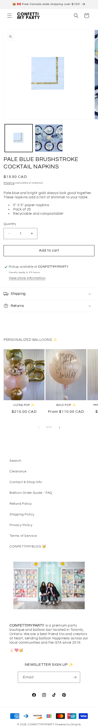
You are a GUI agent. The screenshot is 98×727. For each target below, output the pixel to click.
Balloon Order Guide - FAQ (31, 492)
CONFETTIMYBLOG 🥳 (28, 546)
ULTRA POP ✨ (24, 405)
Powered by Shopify (68, 724)
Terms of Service (23, 535)
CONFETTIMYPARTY (41, 724)
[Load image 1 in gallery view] (19, 138)
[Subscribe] (74, 677)
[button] (9, 15)
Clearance (18, 471)
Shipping (9, 183)
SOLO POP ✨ (66, 405)
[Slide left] (38, 427)
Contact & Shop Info (26, 482)
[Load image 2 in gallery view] (49, 138)
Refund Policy (21, 503)
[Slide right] (59, 427)
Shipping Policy (22, 514)
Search (15, 460)
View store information (27, 278)
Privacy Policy (21, 525)
